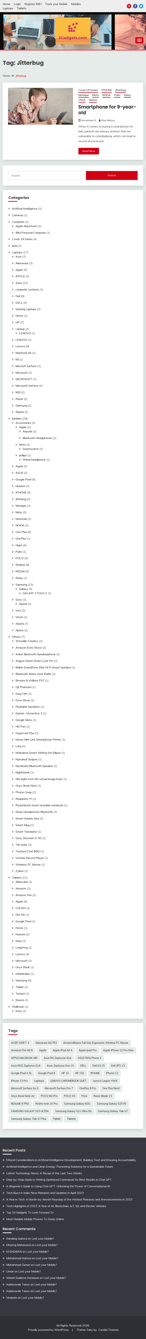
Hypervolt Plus (24, 733)
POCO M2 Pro (49, 1096)
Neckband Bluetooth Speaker (34, 766)
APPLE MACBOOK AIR (24, 1058)
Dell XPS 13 (118, 1065)
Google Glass (23, 720)
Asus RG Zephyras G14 (57, 1058)
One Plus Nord (111, 1088)
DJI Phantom (23, 687)
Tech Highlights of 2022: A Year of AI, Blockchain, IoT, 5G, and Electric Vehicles (56, 1206)
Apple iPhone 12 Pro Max (118, 1050)
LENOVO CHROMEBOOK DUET (68, 1080)
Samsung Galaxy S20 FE (111, 1103)
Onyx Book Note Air (23, 1096)
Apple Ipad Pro (88, 1050)
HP (17, 322)
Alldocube (21, 882)
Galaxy (23, 589)
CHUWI (20, 908)
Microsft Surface (26, 366)
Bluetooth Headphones (37, 438)
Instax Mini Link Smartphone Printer (38, 739)
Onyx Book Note (26, 785)
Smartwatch (31, 449)
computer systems (27, 289)
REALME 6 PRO (20, 1103)
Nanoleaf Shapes (26, 759)
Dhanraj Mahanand (18, 1245)
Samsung (21, 405)
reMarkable (22, 974)
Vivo (18, 610)
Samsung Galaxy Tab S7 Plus (28, 1118)
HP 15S (79, 1073)
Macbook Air (23, 353)
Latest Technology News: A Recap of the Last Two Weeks (44, 1173)
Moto (95, 95)
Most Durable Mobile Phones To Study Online (35, 1219)
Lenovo (20, 346)
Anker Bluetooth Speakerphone (35, 654)
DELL (19, 302)
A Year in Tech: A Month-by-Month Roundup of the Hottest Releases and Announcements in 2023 (69, 1199)
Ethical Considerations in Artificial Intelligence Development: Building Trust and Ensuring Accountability (71, 1160)
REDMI (20, 571)
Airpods (27, 431)
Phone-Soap (23, 792)
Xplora (93, 100)
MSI (17, 392)
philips (23, 455)
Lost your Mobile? (43, 1238)
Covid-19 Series (88, 90)
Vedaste (11, 1297)
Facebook (135, 6)
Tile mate (21, 844)
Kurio (18, 941)
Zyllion (19, 871)
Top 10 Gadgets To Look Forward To (30, 1212)
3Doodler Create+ (26, 641)
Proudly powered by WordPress (48, 1330)
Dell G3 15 (98, 1065)
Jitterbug (120, 90)
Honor (19, 315)
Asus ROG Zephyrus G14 (25, 1065)
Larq (18, 746)
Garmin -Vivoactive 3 (28, 713)
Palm (117, 95)
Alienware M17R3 (46, 1042)
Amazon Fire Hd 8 (22, 1050)
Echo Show (22, 700)
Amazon (20, 888)
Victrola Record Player (29, 858)
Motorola (21, 519)
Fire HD (20, 914)
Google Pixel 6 (46, 1073)
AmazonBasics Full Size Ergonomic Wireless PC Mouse (95, 1042)
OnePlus (20, 538)
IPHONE (106, 90)
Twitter (141, 6)
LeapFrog (21, 947)
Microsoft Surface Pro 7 (59, 1088)
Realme (20, 564)
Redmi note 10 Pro (46, 1103)
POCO (19, 558)
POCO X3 (69, 1096)
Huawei (20, 486)
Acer (18, 256)
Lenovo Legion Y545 (105, 1080)
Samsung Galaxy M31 (77, 1103)
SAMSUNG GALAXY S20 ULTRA (30, 1111)
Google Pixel (23, 479)
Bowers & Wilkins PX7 (29, 680)
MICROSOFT (23, 379)
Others (16, 636)
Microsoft (21, 372)
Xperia (23, 604)
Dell (17, 296)
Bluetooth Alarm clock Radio (33, 674)
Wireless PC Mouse (28, 864)
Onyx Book (22, 967)
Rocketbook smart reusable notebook (39, 805)
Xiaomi (19, 412)
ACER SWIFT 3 (20, 1042)
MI (17, 359)
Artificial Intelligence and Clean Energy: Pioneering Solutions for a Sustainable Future (59, 1166)
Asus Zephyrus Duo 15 (60, 1065)
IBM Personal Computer (30, 232)
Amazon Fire (23, 895)
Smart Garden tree (27, 818)
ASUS (19, 473)
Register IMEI (32, 4)
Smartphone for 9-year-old (107, 110)
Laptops (8, 8)
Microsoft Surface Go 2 (24, 1088)
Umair (10, 1271)
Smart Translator (26, 831)
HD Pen (20, 726)
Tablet (19, 987)
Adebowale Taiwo (18, 1284)
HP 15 (65, 1073)
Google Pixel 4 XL (21, 1073)
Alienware (21, 263)
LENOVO (25, 333)
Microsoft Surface (26, 385)
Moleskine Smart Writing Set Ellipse (38, 752)
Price (84, 1096)
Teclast (20, 993)
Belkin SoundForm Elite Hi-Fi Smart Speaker (43, 667)
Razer (19, 399)
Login (17, 4)
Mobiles (76, 4)
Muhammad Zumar (18, 1265)
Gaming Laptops (25, 309)
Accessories (23, 423)
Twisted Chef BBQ (27, 851)
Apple (19, 270)
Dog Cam (21, 693)
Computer (18, 222)
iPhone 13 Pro (19, 1080)
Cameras (17, 215)
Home (6, 4)
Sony (18, 599)
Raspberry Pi (23, 799)
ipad (14, 245)
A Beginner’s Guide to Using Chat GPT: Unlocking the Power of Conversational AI (58, 1186)
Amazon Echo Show (28, 647)
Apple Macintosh (26, 226)
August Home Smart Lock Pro (34, 661)
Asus (18, 283)
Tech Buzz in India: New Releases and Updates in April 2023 (45, 1193)
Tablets (21, 8)
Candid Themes (108, 1330)
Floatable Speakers (27, 706)
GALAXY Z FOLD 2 (35, 593)
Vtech (81, 100)
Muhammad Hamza (18, 1258)
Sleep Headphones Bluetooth (34, 812)
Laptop (20, 329)
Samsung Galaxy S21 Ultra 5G (73, 1111)
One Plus (21, 532)
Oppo (18, 545)
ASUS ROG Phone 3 (89, 1058)
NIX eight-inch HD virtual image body (39, 779)
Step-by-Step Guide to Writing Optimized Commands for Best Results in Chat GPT (59, 1179)
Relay (127, 95)
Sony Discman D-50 (28, 838)
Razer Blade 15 (103, 1096)
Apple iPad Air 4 (62, 1050)
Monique (83, 95)
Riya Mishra (108, 120)
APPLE (20, 276)
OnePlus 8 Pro (87, 1088)
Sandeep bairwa (16, 1238)
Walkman (18, 1006)
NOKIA (106, 95)
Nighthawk (22, 772)
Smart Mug (22, 825)
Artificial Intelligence (25, 208)
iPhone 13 (112, 1073)
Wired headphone (34, 459)
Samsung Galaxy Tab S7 (113, 1111)
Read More (88, 151)
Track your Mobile (56, 4)
